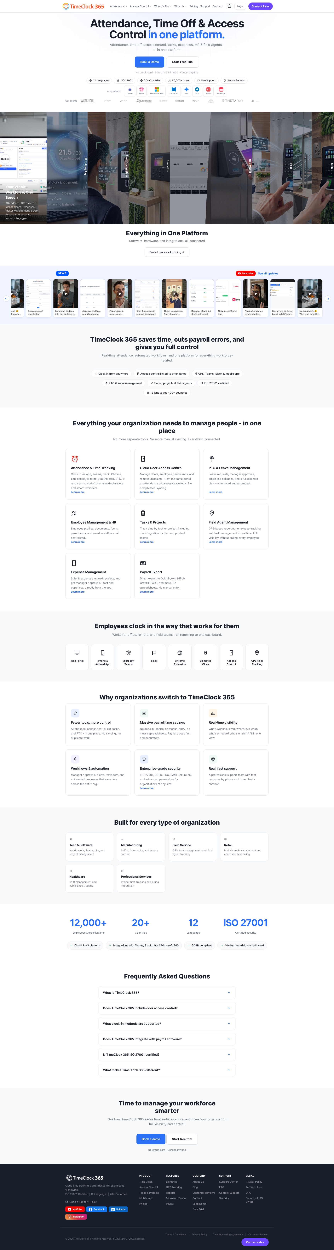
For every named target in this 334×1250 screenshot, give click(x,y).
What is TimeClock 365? (121, 993)
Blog (195, 1187)
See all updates (268, 273)
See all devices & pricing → (167, 252)
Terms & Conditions (175, 1234)
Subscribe (247, 273)
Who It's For (161, 6)
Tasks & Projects (149, 1192)
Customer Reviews (204, 1192)
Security (224, 1198)
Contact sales (255, 1242)
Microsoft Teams (176, 1198)
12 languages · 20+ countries (168, 392)
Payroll (170, 1203)
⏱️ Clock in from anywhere (111, 373)
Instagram (78, 1216)
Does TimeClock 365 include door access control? (140, 1008)
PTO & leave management (125, 383)
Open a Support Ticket (83, 1201)
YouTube (77, 1209)
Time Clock (146, 1181)
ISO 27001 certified (216, 383)
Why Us (179, 6)
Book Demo (199, 1203)
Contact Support (229, 1192)
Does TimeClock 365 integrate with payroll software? (142, 1039)
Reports (171, 1192)
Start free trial (182, 1139)
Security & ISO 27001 (254, 1200)
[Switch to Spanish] (229, 6)
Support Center (228, 1181)
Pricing (193, 6)
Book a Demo (149, 62)
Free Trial (198, 1209)
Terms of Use (254, 1187)
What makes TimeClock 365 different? (131, 1070)
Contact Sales (260, 6)
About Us (198, 1181)
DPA (248, 1192)
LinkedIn (120, 1209)
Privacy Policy (254, 1181)
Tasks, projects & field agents (172, 383)
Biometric (171, 1181)
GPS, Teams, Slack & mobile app (219, 373)
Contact (217, 6)
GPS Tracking (174, 1187)
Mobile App (146, 1198)
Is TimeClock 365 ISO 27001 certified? (131, 1054)
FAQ (221, 1187)
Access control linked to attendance (163, 373)
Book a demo (151, 1139)
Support (205, 6)
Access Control (139, 6)
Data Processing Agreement (228, 1234)
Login (240, 6)
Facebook (99, 1209)
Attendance (117, 6)
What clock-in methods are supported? (132, 1024)
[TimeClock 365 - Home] (83, 6)
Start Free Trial (182, 62)
